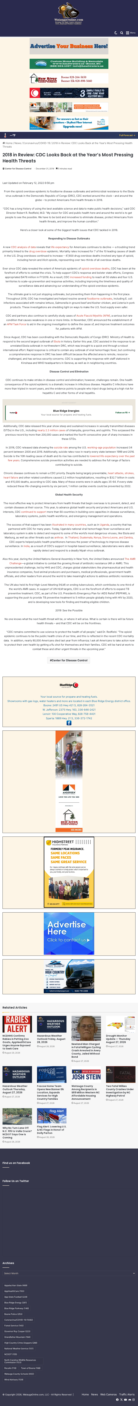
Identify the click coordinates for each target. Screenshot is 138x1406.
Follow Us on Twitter (16, 1181)
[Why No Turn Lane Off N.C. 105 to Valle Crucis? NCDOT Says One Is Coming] (17, 1116)
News (17, 143)
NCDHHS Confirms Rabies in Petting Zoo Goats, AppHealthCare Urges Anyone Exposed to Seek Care (17, 1042)
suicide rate (61, 447)
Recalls (10, 1368)
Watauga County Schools (19, 1374)
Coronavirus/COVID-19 (36, 143)
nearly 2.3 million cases (51, 430)
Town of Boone (30, 1368)
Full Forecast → (127, 135)
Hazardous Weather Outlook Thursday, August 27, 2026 (15, 1089)
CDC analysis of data (23, 247)
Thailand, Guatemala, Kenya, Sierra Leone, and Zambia (100, 537)
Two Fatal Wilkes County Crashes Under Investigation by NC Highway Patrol (120, 1090)
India (26, 546)
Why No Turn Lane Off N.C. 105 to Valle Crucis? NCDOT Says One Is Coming (17, 1132)
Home (9, 143)
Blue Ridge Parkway (16, 1308)
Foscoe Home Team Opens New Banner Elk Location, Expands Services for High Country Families (50, 1092)
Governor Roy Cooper (17, 1331)
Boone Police (13, 1314)
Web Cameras (108, 1394)
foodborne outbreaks (99, 298)
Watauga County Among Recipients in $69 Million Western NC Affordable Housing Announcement (86, 1092)
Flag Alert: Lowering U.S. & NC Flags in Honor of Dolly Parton (51, 1130)
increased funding (81, 277)
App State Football (15, 1297)
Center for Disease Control (18, 168)
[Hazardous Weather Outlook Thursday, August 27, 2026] (17, 1074)
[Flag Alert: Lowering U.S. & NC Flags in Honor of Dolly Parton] (51, 1116)
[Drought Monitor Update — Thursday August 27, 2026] (120, 1024)
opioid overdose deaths (95, 268)
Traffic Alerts (127, 1394)
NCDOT (10, 1354)
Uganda (104, 524)
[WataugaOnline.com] (69, 14)
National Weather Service (18, 1348)
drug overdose (38, 251)
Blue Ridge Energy (15, 1302)
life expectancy (60, 247)
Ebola (57, 341)
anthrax (58, 537)
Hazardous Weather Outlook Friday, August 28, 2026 (51, 1039)
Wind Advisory (13, 1379)
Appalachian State (15, 1285)
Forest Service (14, 1325)
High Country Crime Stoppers (20, 1343)
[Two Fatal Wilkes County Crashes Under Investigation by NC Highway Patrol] (120, 1074)
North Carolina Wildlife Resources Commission (20, 1361)
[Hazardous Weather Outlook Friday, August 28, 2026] (51, 1024)
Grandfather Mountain (17, 1337)
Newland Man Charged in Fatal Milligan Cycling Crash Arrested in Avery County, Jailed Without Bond (86, 1050)
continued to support (33, 511)
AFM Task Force (16, 324)
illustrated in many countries (69, 524)
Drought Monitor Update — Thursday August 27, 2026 (118, 1039)
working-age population (101, 447)
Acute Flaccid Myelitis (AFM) (93, 315)
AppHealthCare (14, 1291)
